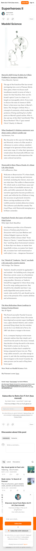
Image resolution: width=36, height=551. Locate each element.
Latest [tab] (9, 462)
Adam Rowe (9, 12)
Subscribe (25, 3)
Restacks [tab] (14, 438)
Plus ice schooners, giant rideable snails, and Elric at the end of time (13, 485)
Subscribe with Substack (19, 531)
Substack (8, 547)
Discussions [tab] (16, 462)
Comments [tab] (6, 438)
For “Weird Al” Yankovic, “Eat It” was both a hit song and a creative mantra (17, 261)
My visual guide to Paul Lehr (13, 467)
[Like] (3, 19)
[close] (30, 494)
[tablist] (10, 438)
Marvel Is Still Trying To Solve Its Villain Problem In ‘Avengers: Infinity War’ (16, 76)
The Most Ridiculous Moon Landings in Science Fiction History (16, 306)
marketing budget (14, 385)
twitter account (6, 386)
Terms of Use (27, 413)
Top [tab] (4, 462)
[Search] (32, 462)
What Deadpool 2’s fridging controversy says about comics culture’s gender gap (18, 131)
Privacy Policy (24, 539)
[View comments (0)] (8, 19)
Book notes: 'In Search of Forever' (11, 480)
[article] (18, 471)
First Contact (13, 381)
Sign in (32, 3)
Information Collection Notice (21, 415)
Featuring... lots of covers (10, 470)
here (17, 373)
